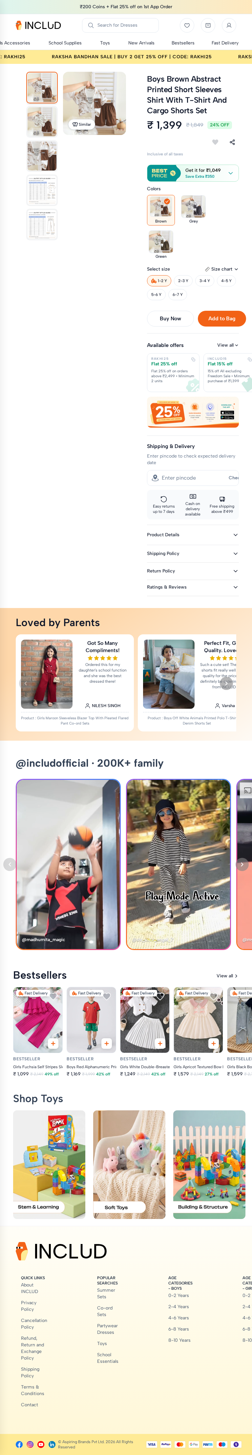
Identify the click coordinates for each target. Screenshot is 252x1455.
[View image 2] (42, 122)
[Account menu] (229, 25)
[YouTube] (40, 1444)
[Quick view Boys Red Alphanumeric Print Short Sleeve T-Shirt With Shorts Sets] (106, 1043)
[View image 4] (42, 190)
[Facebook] (19, 1444)
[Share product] (232, 142)
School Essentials (107, 1358)
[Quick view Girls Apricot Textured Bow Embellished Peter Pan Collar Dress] (213, 1043)
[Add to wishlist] (215, 142)
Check (236, 478)
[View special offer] (193, 412)
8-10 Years (179, 1340)
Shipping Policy (30, 1372)
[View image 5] (42, 224)
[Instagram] (30, 1444)
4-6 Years (178, 1318)
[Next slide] (226, 683)
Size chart (221, 269)
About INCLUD (29, 1288)
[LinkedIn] (52, 1444)
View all (225, 345)
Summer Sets (106, 1293)
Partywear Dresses (107, 1329)
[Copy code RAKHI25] (193, 359)
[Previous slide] (25, 683)
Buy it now (170, 318)
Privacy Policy (28, 1306)
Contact (29, 1405)
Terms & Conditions (32, 1390)
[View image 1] (42, 87)
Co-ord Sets (105, 1311)
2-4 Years (178, 1307)
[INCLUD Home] (38, 25)
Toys (102, 1343)
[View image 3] (42, 156)
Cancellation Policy (34, 1324)
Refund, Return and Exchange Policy (32, 1348)
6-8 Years (178, 1329)
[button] (193, 173)
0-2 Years (178, 1295)
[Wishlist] (187, 25)
